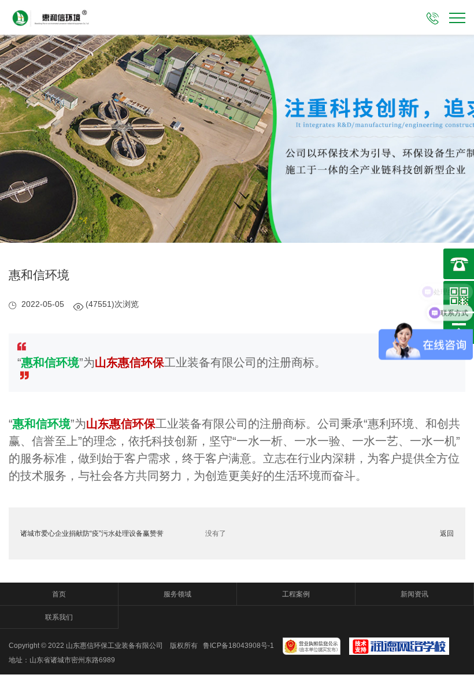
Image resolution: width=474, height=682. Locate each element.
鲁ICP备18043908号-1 (238, 646)
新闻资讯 (414, 594)
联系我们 (59, 617)
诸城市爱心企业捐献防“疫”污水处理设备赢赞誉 (92, 533)
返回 (447, 533)
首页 (59, 594)
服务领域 (177, 594)
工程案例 (296, 594)
